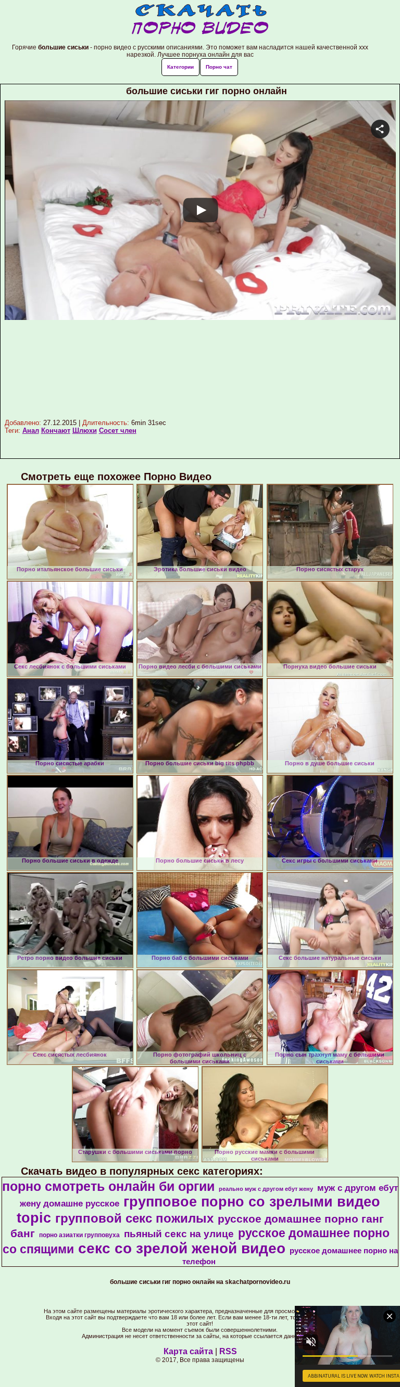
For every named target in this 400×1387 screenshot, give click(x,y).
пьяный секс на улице (179, 1233)
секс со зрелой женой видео (181, 1248)
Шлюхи (84, 430)
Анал (30, 430)
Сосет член (117, 430)
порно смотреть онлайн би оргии (108, 1186)
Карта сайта (188, 1351)
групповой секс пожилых (134, 1218)
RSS (228, 1351)
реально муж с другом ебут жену (266, 1189)
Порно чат (219, 67)
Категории (180, 67)
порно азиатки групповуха (79, 1235)
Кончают (55, 430)
